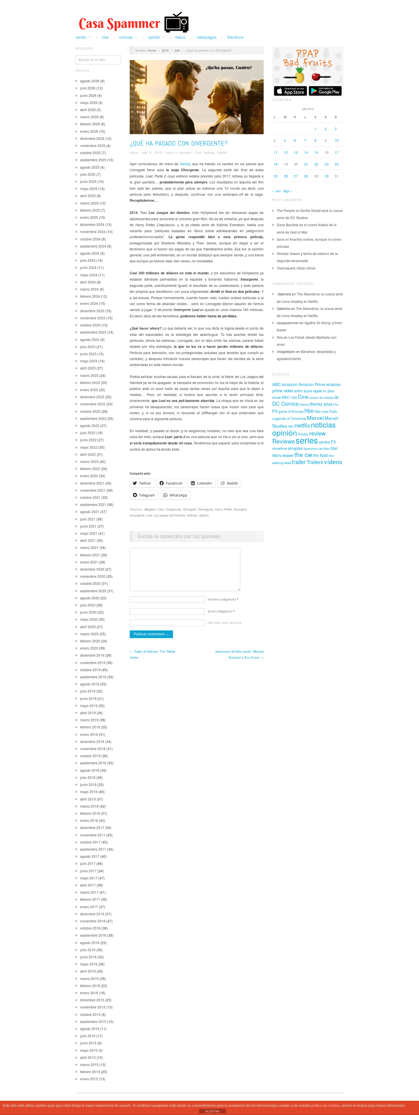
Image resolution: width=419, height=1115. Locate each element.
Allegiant (150, 509)
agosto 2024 (89, 253)
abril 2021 (88, 540)
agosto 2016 (89, 942)
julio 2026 (87, 87)
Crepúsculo (173, 509)
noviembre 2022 (92, 403)
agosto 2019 (89, 683)
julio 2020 (87, 605)
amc (298, 390)
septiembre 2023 (93, 332)
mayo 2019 (88, 705)
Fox (336, 404)
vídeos (333, 461)
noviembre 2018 (92, 748)
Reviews (283, 441)
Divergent (189, 509)
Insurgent (240, 509)
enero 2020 (89, 648)
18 (276, 164)
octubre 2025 (90, 152)
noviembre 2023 (92, 317)
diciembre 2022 (92, 396)
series (307, 440)
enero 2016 (89, 992)
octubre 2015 (90, 1014)
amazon (290, 384)
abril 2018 (88, 799)
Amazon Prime (312, 384)
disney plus (320, 404)
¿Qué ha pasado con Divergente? (178, 143)
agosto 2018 (89, 770)
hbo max (322, 411)
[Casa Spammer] (133, 21)
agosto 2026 (89, 80)
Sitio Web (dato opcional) (225, 622)
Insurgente (137, 515)
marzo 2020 (89, 633)
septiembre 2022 (93, 418)
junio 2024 (88, 267)
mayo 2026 (88, 102)
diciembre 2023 (92, 310)
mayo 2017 (88, 877)
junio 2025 (88, 181)
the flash (320, 455)
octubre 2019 (90, 669)
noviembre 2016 (92, 920)
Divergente (205, 509)
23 (327, 164)
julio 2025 (87, 174)
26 (286, 175)
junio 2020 (88, 612)
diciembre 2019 (92, 655)
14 (306, 152)
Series (81, 37)
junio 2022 (88, 439)
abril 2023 (88, 367)
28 (306, 175)
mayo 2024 (88, 274)
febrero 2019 (90, 726)
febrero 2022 (90, 468)
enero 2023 (89, 389)
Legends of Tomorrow (289, 418)
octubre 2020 (90, 583)
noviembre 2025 (92, 145)
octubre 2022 (90, 411)
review (317, 433)
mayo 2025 (88, 188)
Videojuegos (207, 37)
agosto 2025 (89, 167)
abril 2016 (88, 971)
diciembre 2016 (92, 913)
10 (337, 140)
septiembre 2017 (93, 849)
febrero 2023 (90, 382)
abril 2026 (88, 109)
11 (276, 152)
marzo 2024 (89, 289)
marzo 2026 (89, 116)
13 (296, 152)
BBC (286, 397)
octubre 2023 (90, 324)
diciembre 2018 (92, 741)
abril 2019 (88, 712)
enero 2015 (89, 1078)
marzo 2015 (89, 1064)
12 (286, 152)
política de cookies (325, 1106)
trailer (299, 462)
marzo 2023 (89, 375)
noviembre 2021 (92, 490)
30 (327, 175)
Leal (149, 515)
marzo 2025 (89, 203)
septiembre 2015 (93, 1021)
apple (308, 390)
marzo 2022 (89, 461)
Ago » (287, 190)
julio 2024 (87, 260)
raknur (134, 152)
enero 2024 (89, 303)
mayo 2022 (88, 447)
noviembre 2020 (92, 576)
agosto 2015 (89, 1028)
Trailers (315, 461)
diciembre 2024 (92, 224)
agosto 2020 (89, 597)
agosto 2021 (89, 511)
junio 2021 (88, 526)
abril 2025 (88, 195)
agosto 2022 (89, 425)
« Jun (276, 190)
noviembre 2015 (92, 1006)
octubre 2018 (90, 755)
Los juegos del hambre (169, 515)
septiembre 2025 (93, 159)
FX (275, 411)
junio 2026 (88, 95)
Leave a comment (178, 152)
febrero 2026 (90, 123)
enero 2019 (89, 734)
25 (276, 175)
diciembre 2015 (92, 999)
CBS (294, 397)
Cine (105, 37)
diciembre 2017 (92, 827)
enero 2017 (89, 906)
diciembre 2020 (92, 569)
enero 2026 (89, 131)
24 (337, 164)
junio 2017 (88, 870)
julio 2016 (87, 949)
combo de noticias (321, 397)
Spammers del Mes (316, 448)
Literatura (235, 37)
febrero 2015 (90, 1071)
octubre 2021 (90, 497)
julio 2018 (87, 777)
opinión (204, 515)
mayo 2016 (88, 963)
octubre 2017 (90, 842)
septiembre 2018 (93, 762)
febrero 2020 (90, 640)
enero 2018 (89, 820)
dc (336, 397)
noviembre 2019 (92, 662)
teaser (288, 455)
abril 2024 (88, 281)
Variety (185, 163)
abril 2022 (88, 454)
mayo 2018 (88, 791)
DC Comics (285, 403)
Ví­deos (180, 37)
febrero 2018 (90, 813)
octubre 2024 (90, 238)
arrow (276, 397)
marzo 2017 (89, 892)
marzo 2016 (89, 978)
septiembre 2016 (93, 935)
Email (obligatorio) (221, 611)
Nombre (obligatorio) (223, 599)
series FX (327, 442)
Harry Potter (223, 509)
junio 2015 (88, 1042)
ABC (276, 384)
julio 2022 (87, 432)
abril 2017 (88, 885)
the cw (303, 454)
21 (306, 164)
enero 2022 (89, 475)
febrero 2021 (90, 554)
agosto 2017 (89, 856)
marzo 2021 (89, 547)
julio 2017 (87, 863)
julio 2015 (87, 1035)
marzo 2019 (89, 719)
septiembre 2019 (93, 676)
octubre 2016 (90, 928)
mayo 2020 (88, 619)
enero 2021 (89, 561)
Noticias (126, 37)
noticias (192, 515)
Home (152, 50)
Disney (303, 404)
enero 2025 (89, 217)
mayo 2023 (88, 360)
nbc (291, 426)
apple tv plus (323, 390)
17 (337, 152)
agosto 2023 (89, 339)
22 (316, 164)
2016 (165, 50)
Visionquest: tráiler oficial (296, 268)
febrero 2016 (90, 985)
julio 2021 (87, 518)
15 (316, 152)
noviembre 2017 (92, 834)
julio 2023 (87, 346)
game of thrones (291, 411)
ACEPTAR (212, 1111)
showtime (279, 448)
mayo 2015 (88, 1050)
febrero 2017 (90, 899)
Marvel (315, 417)
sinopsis (295, 448)
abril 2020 (88, 626)
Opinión (154, 37)
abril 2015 (88, 1057)
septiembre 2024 (93, 246)
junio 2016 (88, 956)
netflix (302, 425)
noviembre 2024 (92, 231)
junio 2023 (88, 353)
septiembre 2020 (93, 590)
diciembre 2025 (92, 138)
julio (177, 50)
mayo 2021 (88, 533)
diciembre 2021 (92, 483)
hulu (333, 411)
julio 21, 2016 (152, 152)
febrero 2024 (90, 296)
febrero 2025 (90, 210)
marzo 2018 (89, 806)
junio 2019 (88, 698)
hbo (309, 410)
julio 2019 (87, 691)
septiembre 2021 (93, 504)
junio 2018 (88, 784)
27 (296, 175)
